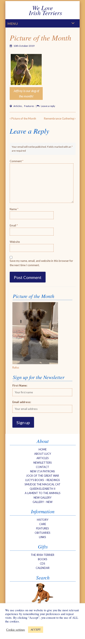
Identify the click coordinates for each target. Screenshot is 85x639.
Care (42, 524)
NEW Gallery (42, 497)
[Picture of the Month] (35, 363)
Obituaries (42, 532)
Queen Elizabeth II (42, 488)
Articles (17, 106)
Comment (16, 161)
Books (42, 559)
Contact (42, 467)
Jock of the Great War (42, 475)
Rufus (15, 367)
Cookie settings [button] (15, 630)
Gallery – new (42, 502)
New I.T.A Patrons (42, 471)
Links (42, 537)
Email (14, 225)
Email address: (21, 402)
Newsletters (42, 462)
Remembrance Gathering (59, 118)
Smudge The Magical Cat (42, 484)
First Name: (19, 385)
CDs (42, 563)
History (42, 519)
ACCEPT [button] (36, 629)
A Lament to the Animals (42, 493)
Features (29, 106)
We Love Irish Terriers (42, 10)
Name (14, 209)
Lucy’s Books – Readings (42, 480)
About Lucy (42, 453)
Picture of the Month (40, 37)
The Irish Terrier (42, 554)
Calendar (43, 568)
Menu (12, 23)
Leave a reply (48, 106)
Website (15, 241)
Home (43, 449)
